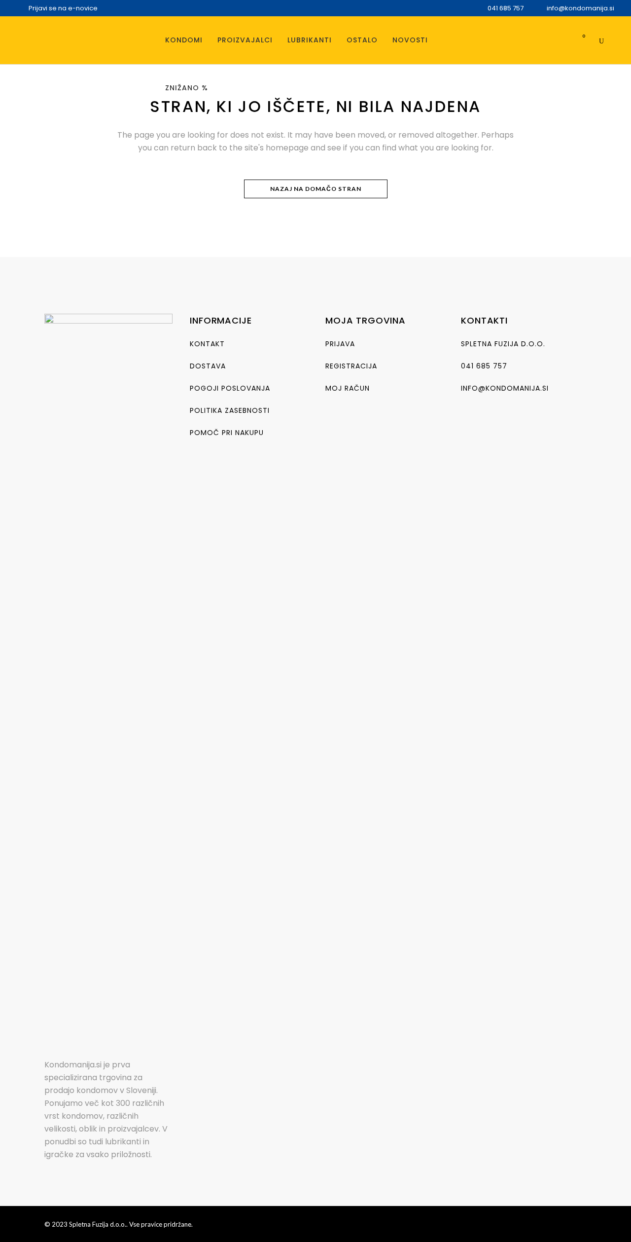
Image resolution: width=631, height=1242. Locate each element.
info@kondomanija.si (505, 388)
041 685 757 (484, 366)
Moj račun (347, 388)
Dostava (208, 366)
